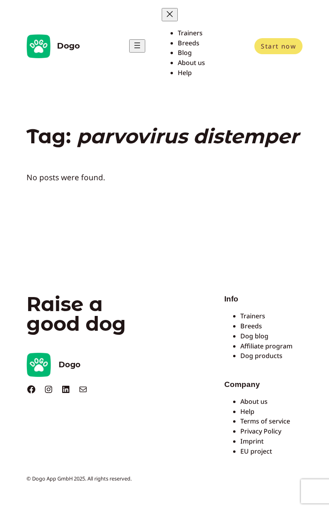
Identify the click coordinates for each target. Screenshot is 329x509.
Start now (278, 46)
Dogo (68, 46)
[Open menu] (137, 46)
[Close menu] (170, 14)
